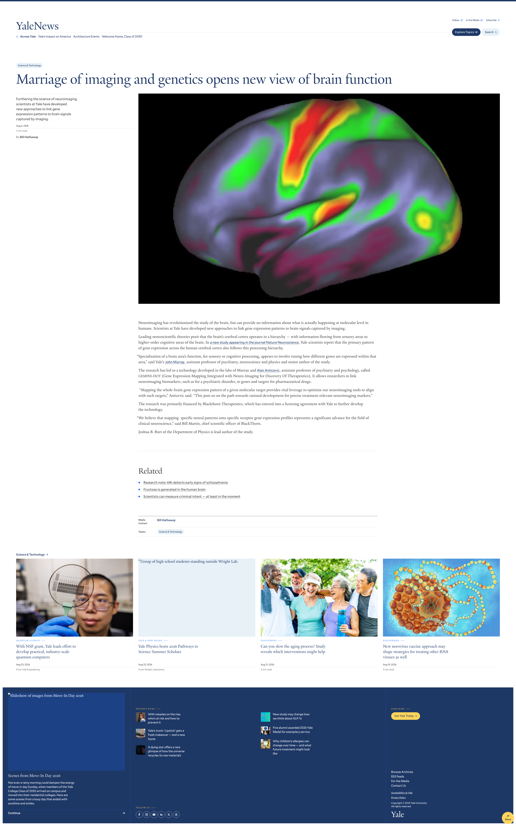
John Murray (174, 362)
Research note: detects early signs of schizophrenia (186, 482)
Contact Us (398, 786)
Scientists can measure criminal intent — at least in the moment (192, 496)
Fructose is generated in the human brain (175, 489)
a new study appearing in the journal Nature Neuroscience (254, 342)
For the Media (400, 781)
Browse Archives (402, 772)
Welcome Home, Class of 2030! (122, 36)
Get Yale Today (404, 716)
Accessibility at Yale (401, 792)
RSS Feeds (397, 776)
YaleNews (37, 27)
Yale (397, 815)
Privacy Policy (398, 797)
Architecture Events (86, 36)
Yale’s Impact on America (54, 36)
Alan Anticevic (268, 370)
